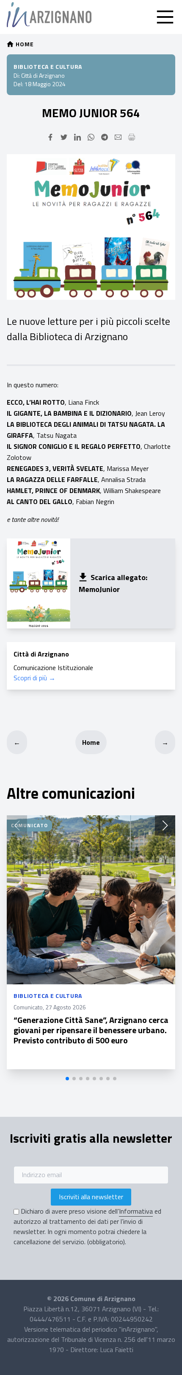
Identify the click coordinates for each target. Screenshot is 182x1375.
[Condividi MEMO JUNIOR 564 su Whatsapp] (91, 137)
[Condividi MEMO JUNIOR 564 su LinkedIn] (77, 137)
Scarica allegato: (119, 577)
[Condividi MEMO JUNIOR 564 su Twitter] (64, 137)
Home (91, 742)
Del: (18, 83)
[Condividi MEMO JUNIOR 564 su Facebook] (50, 137)
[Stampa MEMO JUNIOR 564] (131, 137)
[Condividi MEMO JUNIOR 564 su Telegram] (104, 137)
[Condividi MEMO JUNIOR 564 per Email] (118, 137)
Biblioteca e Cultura (48, 66)
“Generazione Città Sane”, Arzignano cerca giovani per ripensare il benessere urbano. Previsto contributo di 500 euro (91, 1030)
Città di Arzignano (43, 75)
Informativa (136, 1211)
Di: (17, 75)
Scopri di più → (34, 678)
